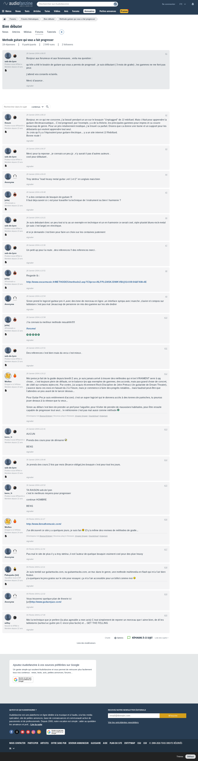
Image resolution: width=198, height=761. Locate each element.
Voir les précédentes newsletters (123, 722)
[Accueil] (4, 19)
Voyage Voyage (81, 416)
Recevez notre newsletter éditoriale (127, 710)
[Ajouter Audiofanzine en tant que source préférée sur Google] (23, 679)
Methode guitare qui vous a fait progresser (27, 40)
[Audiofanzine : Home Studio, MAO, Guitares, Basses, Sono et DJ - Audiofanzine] (17, 4)
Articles (16, 32)
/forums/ (31, 328)
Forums (13, 19)
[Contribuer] (61, 32)
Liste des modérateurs (86, 643)
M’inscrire (173, 716)
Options (120, 638)
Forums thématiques (30, 19)
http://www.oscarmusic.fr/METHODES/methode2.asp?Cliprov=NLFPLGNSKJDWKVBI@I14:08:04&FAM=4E (86, 282)
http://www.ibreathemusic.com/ (43, 524)
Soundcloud (93, 416)
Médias (27, 32)
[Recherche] (115, 4)
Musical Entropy (46, 416)
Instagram (104, 416)
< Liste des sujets (161, 638)
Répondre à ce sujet (142, 637)
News (5, 32)
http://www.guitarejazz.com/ (45, 602)
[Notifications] (193, 4)
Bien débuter (49, 19)
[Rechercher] (47, 107)
